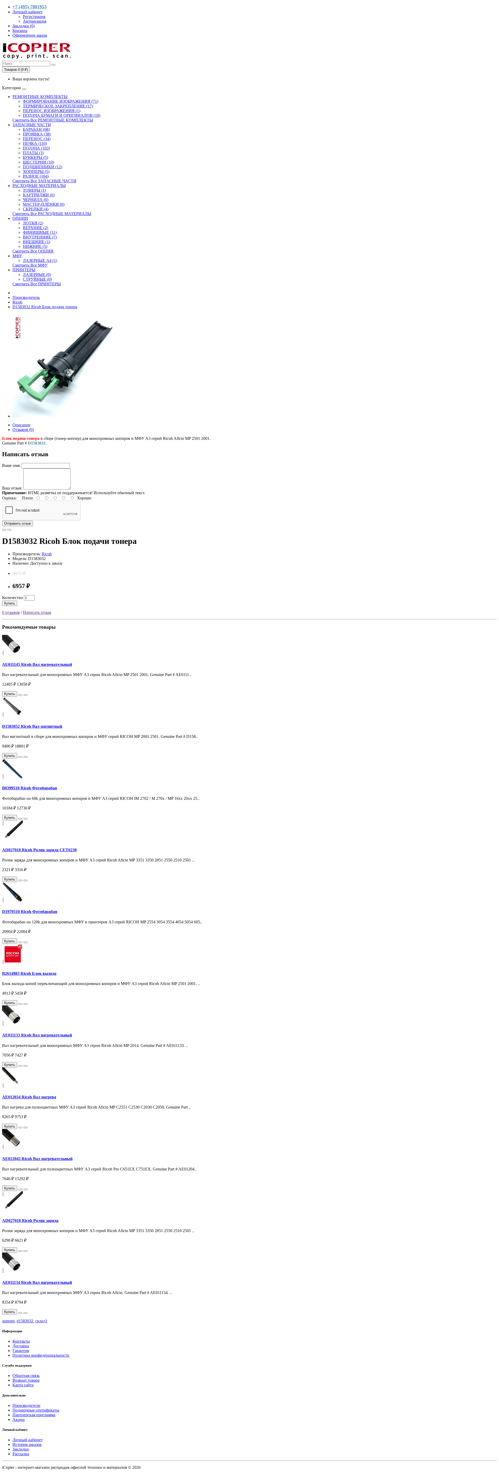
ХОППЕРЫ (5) (36, 171)
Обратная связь (26, 1375)
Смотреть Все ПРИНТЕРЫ (36, 284)
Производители (26, 1405)
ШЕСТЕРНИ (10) (38, 162)
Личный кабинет (27, 1440)
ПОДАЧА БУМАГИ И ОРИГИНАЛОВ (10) (61, 115)
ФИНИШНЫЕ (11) (40, 232)
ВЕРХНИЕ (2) (35, 228)
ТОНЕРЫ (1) (34, 190)
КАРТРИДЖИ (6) (39, 195)
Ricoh (17, 302)
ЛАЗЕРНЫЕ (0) (37, 274)
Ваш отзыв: (12, 488)
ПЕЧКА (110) (35, 143)
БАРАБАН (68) (36, 129)
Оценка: (9, 498)
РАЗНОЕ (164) (36, 176)
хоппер (8, 1321)
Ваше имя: (11, 465)
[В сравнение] (9, 530)
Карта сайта (23, 1385)
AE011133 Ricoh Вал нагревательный (37, 1035)
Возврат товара (26, 1380)
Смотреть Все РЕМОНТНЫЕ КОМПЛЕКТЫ (52, 120)
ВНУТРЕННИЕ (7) (40, 237)
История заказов (27, 1444)
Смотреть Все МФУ (30, 265)
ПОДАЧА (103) (36, 148)
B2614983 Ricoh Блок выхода (29, 973)
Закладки (20, 1449)
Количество (12, 597)
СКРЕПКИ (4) (35, 209)
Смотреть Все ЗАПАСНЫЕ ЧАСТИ (44, 181)
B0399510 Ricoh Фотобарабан (29, 788)
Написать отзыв (37, 612)
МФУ (17, 256)
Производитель (26, 297)
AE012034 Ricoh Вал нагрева (29, 1097)
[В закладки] (4, 530)
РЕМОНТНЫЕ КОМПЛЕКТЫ (40, 96)
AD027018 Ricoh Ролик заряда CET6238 (39, 850)
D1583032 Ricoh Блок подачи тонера (44, 307)
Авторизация (34, 21)
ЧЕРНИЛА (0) (35, 199)
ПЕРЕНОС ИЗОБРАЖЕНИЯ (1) (51, 110)
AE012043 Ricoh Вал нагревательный (37, 1158)
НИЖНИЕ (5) (35, 246)
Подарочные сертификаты (35, 1410)
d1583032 (25, 1321)
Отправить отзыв (17, 523)
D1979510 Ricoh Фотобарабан (29, 911)
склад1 (41, 1321)
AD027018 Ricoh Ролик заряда (30, 1220)
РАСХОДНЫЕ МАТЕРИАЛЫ (39, 185)
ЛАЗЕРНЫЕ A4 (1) (40, 260)
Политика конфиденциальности (40, 1355)
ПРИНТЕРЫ (23, 270)
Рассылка (20, 1454)
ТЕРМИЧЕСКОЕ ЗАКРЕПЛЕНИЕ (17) (58, 106)
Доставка (20, 1346)
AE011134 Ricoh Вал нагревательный (37, 1282)
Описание (21, 425)
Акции (18, 1419)
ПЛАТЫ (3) (33, 153)
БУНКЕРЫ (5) (35, 157)
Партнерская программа (33, 1415)
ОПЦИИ (20, 218)
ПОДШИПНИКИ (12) (42, 167)
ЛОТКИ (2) (33, 223)
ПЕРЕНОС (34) (36, 139)
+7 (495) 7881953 (29, 6)
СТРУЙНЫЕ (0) (37, 279)
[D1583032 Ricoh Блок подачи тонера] (64, 416)
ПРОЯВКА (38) (37, 134)
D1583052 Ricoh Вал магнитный (32, 726)
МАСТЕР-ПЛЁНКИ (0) (43, 204)
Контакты (21, 1341)
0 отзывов (11, 612)
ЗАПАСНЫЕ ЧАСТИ (31, 125)
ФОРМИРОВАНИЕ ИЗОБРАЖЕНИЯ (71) (60, 101)
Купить (9, 603)
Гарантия (20, 1350)
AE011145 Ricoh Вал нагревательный (37, 664)
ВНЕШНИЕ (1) (36, 242)
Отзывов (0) (23, 429)
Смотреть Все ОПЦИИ (33, 251)
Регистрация (34, 16)
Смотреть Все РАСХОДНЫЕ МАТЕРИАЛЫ (51, 213)
